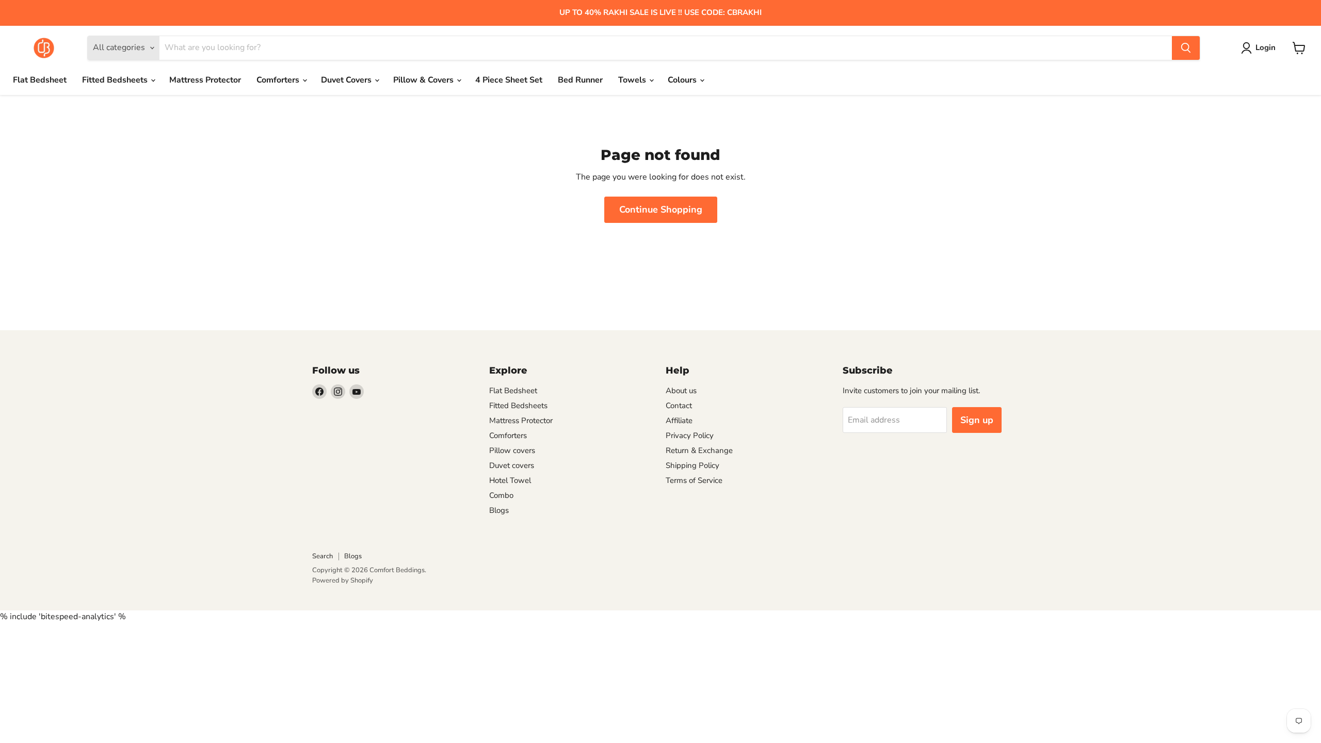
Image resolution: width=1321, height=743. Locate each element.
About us (681, 390)
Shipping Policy (692, 465)
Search (322, 556)
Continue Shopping (660, 209)
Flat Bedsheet (40, 80)
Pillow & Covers (424, 80)
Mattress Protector (205, 80)
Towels (633, 80)
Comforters (278, 80)
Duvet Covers (347, 80)
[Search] (1186, 48)
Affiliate (679, 420)
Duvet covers (511, 465)
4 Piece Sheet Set (508, 80)
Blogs (499, 510)
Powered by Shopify (342, 580)
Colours (683, 80)
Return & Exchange (699, 450)
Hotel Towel (510, 480)
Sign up (976, 420)
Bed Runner (580, 80)
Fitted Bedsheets (116, 80)
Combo (501, 495)
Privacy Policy (690, 435)
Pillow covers (512, 450)
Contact (679, 405)
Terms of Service (694, 480)
